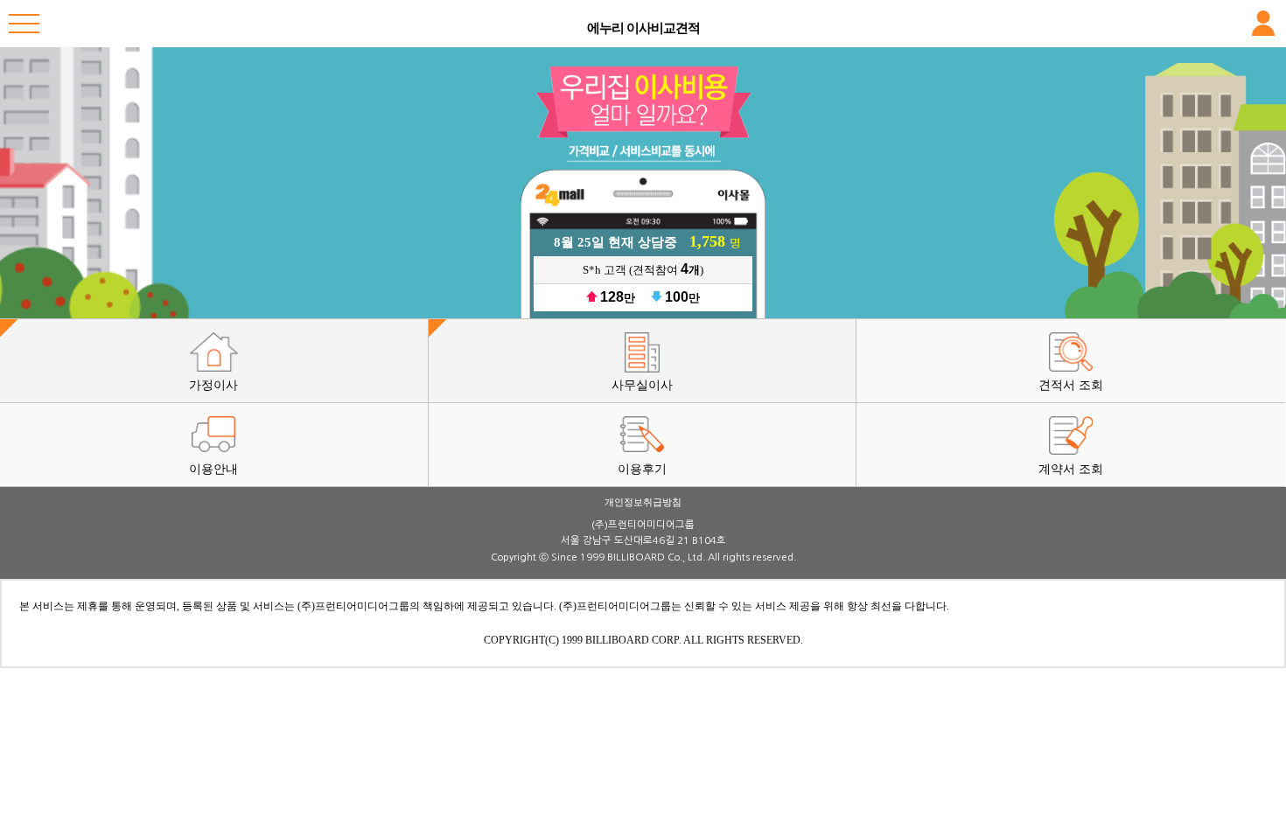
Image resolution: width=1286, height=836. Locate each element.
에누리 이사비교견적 (643, 27)
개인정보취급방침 (643, 502)
